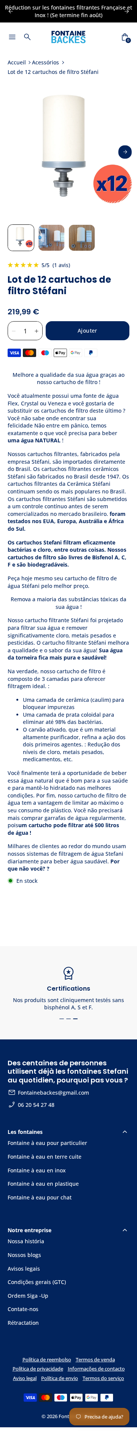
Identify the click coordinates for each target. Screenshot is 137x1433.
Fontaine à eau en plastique (43, 1183)
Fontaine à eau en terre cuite (44, 1156)
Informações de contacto (96, 1369)
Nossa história (26, 1241)
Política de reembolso (46, 1359)
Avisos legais (24, 1268)
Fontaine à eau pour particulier (47, 1142)
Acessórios (45, 62)
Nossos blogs (24, 1254)
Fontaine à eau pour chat (40, 1197)
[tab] (61, 1018)
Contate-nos (23, 1309)
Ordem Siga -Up (28, 1295)
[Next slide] (125, 152)
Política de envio (59, 1378)
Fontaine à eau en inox (37, 1170)
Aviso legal (25, 1378)
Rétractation (23, 1322)
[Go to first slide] (126, 11)
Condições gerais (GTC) (37, 1282)
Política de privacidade (38, 1369)
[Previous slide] (10, 11)
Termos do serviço (103, 1378)
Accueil (17, 62)
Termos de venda (95, 1359)
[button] (21, 237)
